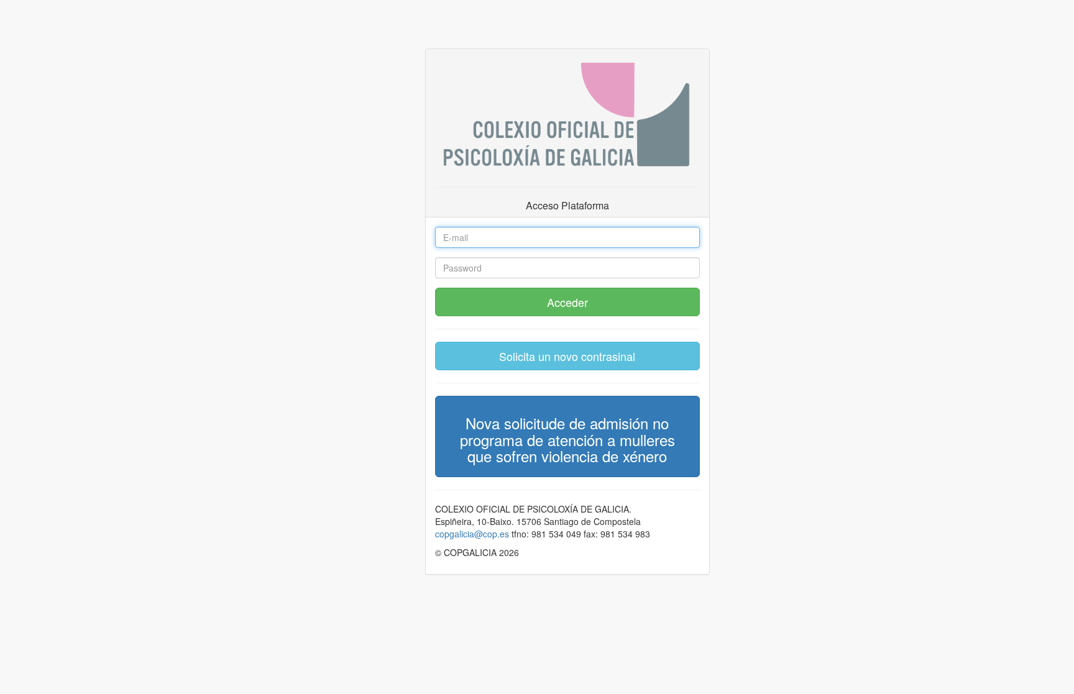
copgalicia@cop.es (472, 533)
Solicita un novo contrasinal (567, 356)
